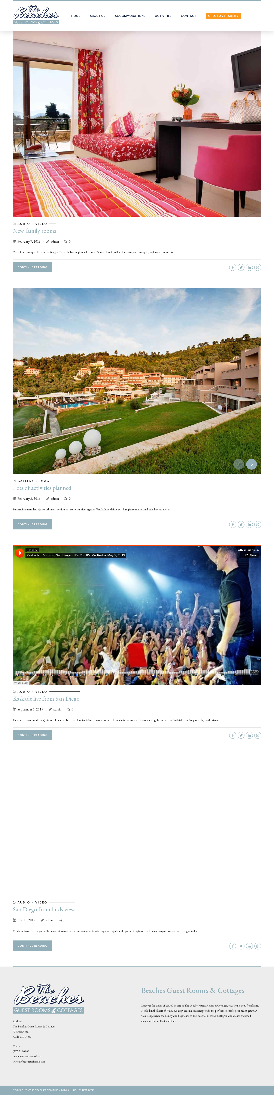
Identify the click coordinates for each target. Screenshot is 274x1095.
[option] (137, 381)
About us (97, 16)
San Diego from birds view (44, 909)
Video (41, 223)
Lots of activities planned (42, 488)
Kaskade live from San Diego (46, 698)
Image (45, 481)
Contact (188, 16)
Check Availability (223, 16)
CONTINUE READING (32, 267)
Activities (163, 16)
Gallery (26, 481)
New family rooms (34, 230)
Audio (24, 223)
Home (75, 16)
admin (55, 241)
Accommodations (130, 16)
